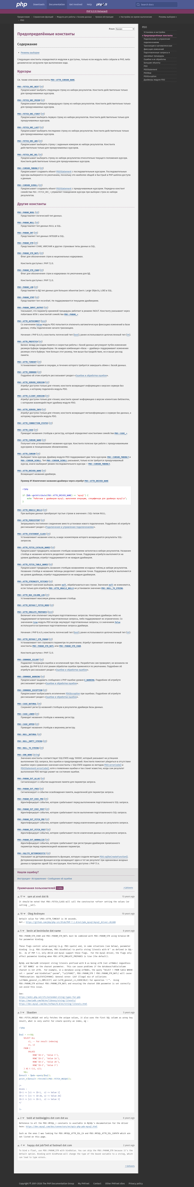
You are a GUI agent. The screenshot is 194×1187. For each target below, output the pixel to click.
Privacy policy (136, 1183)
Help (89, 4)
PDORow (147, 73)
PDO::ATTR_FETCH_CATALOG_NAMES (33, 547)
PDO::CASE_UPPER (25, 724)
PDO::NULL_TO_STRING (112, 588)
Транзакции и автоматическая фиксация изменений (158, 47)
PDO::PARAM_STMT (25, 297)
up (19, 896)
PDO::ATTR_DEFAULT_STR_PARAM (32, 639)
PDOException (73, 693)
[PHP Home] (22, 4)
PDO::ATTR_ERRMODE (27, 372)
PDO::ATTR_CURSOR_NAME (63, 80)
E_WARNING (89, 680)
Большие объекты (152, 63)
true (35, 622)
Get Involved (75, 4)
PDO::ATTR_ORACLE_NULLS (29, 510)
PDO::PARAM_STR (25, 243)
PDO (22, 20)
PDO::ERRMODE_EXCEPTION (29, 690)
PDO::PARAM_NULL (25, 222)
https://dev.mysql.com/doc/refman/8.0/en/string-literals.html (53, 1004)
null (64, 585)
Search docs (147, 4)
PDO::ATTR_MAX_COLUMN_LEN (31, 595)
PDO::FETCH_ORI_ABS (27, 141)
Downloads (38, 4)
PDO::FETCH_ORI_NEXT (28, 87)
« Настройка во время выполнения (135, 17)
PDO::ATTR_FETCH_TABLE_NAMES (32, 564)
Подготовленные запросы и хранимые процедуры (157, 54)
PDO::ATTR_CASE (25, 430)
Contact (97, 1183)
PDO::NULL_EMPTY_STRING (29, 741)
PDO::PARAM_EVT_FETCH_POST (31, 829)
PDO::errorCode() (112, 765)
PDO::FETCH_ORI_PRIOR (28, 100)
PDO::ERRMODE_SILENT (28, 660)
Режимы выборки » (168, 17)
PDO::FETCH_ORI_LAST (28, 127)
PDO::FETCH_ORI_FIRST (28, 114)
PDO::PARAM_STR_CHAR (28, 270)
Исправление (39, 878)
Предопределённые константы (158, 35)
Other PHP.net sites (115, 1183)
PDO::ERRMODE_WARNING (28, 676)
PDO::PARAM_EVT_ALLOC (28, 778)
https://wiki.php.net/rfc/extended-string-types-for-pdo (49, 997)
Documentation (57, 4)
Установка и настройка (154, 32)
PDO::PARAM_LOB (25, 287)
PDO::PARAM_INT (25, 233)
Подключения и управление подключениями (70, 527)
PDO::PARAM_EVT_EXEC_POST (31, 809)
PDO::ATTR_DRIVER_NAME (29, 471)
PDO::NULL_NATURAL (27, 734)
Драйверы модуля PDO (154, 80)
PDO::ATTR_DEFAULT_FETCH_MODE (33, 605)
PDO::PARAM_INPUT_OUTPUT (30, 307)
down (24, 896)
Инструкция (23, 878)
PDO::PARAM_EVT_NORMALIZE (31, 840)
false (39, 324)
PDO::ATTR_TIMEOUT (27, 362)
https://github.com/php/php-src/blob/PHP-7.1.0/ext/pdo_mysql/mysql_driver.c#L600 (71, 922)
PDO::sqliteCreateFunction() (114, 856)
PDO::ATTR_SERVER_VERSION (31, 382)
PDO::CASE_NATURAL (27, 704)
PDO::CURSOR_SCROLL (27, 185)
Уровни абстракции (104, 17)
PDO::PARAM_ (71, 314)
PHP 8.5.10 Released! (97, 11)
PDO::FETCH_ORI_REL (27, 155)
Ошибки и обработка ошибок (91, 375)
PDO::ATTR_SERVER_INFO (29, 409)
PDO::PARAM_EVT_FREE (28, 789)
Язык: (112, 28)
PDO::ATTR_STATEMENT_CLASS (31, 534)
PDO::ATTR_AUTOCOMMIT (28, 321)
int (41, 86)
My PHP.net (83, 1183)
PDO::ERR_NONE (24, 755)
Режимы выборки (30, 52)
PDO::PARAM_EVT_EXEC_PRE (30, 799)
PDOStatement (63, 171)
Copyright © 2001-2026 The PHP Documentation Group (46, 1183)
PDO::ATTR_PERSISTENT (28, 520)
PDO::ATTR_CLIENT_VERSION (31, 396)
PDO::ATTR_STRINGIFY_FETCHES (32, 581)
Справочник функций (43, 17)
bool (43, 321)
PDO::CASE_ (120, 433)
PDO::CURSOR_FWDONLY (28, 168)
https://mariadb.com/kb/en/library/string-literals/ (47, 1000)
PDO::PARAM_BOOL (25, 212)
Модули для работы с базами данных (74, 17)
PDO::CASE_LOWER (25, 714)
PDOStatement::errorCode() (35, 768)
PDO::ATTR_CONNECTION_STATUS (32, 423)
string (36, 754)
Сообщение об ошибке (60, 878)
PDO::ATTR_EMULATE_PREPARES (32, 612)
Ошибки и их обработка (155, 59)
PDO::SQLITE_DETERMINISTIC (31, 853)
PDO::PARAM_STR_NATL (28, 253)
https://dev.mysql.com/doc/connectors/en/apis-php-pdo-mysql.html (61, 1126)
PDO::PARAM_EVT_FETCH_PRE (31, 819)
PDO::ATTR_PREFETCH (27, 341)
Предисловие (23, 17)
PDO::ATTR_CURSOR (26, 454)
